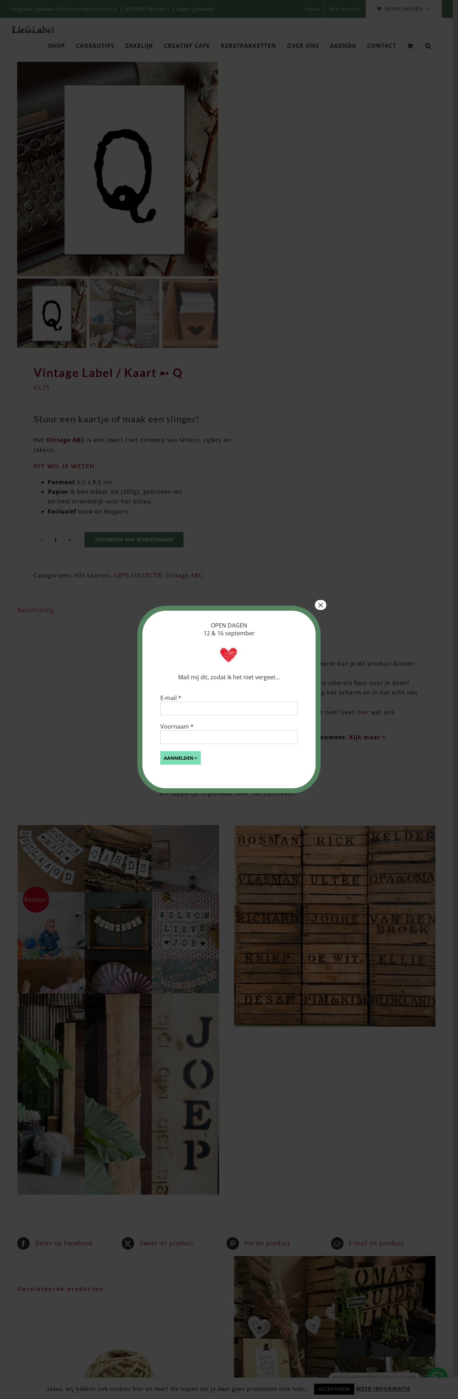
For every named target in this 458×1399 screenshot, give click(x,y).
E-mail (170, 698)
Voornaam (177, 726)
